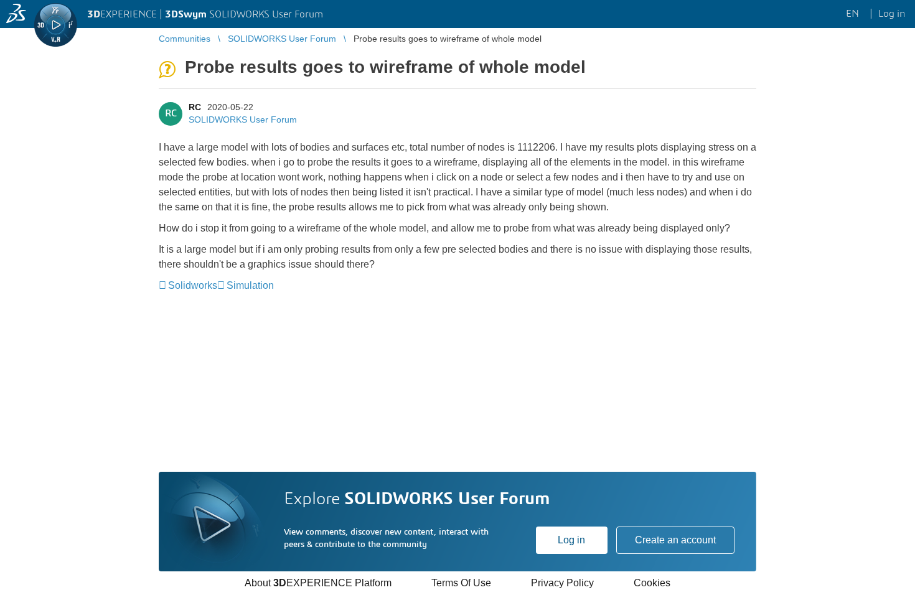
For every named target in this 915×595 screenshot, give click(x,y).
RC (195, 107)
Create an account (675, 540)
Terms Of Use (461, 583)
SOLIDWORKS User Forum (243, 119)
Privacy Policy (562, 583)
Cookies (652, 583)
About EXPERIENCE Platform (318, 583)
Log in (571, 540)
